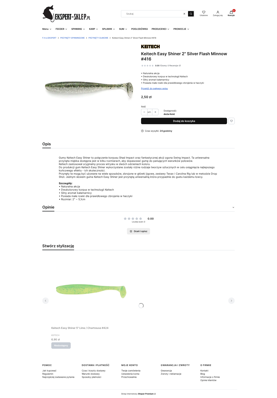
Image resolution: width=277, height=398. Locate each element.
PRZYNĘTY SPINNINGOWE (72, 38)
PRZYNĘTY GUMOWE (98, 38)
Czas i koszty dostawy (93, 370)
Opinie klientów (208, 380)
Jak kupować (49, 370)
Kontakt (204, 370)
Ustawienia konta (130, 373)
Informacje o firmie (210, 377)
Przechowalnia (129, 377)
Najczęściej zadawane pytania (58, 377)
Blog (202, 373)
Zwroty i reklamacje (171, 373)
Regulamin (47, 373)
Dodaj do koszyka (184, 121)
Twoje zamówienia (130, 370)
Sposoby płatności (91, 377)
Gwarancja (166, 370)
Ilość (143, 106)
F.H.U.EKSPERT (49, 38)
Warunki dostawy (91, 373)
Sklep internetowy (137, 394)
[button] (191, 13)
